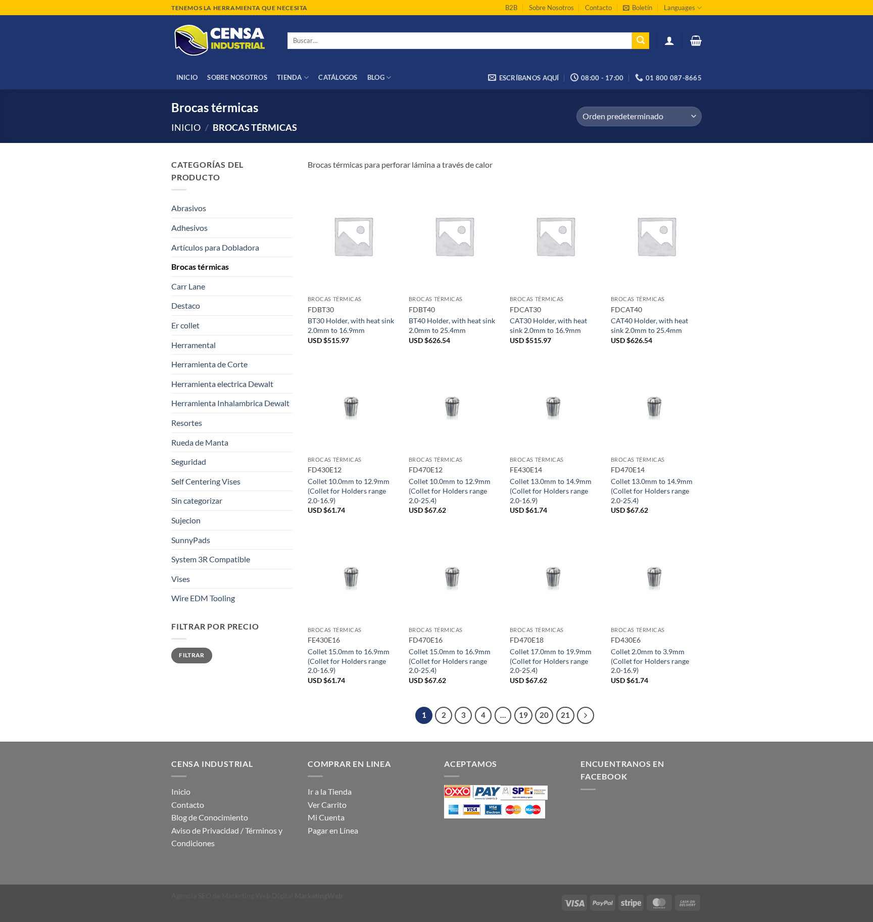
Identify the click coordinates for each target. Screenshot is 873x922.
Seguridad (188, 461)
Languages (679, 8)
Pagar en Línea (333, 830)
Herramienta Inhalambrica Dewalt (230, 403)
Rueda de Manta (199, 442)
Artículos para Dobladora (215, 247)
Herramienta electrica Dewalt (222, 384)
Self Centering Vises (205, 481)
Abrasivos (188, 208)
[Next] (585, 715)
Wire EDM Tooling (203, 598)
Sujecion (186, 520)
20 (544, 714)
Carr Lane (188, 286)
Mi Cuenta (326, 817)
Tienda (289, 77)
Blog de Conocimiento (209, 817)
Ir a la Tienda (330, 791)
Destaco (185, 305)
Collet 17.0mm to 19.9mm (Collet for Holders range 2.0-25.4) (551, 660)
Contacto (598, 8)
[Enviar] (640, 41)
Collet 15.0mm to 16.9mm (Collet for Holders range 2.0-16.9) (349, 660)
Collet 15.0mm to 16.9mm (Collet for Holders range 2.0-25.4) (450, 660)
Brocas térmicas (200, 266)
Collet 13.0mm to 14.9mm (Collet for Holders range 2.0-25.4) (652, 490)
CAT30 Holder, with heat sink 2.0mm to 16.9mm (548, 325)
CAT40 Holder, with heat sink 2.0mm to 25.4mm (649, 325)
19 (523, 714)
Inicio (187, 77)
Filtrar (192, 655)
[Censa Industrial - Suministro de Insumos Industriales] (221, 40)
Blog (375, 77)
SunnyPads (190, 540)
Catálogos (337, 77)
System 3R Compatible (210, 559)
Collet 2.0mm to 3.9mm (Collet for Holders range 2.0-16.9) (650, 660)
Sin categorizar (196, 500)
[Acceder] (669, 40)
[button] (637, 7)
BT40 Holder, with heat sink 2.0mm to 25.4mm (452, 325)
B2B (511, 8)
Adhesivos (189, 227)
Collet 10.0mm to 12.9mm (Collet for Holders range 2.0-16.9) (349, 490)
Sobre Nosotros (551, 8)
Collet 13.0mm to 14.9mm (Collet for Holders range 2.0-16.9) (551, 490)
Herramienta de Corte (209, 364)
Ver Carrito (327, 804)
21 (565, 714)
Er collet (185, 325)
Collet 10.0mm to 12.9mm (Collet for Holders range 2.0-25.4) (450, 490)
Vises (180, 579)
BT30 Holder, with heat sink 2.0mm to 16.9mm (351, 325)
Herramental (193, 345)
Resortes (186, 422)
